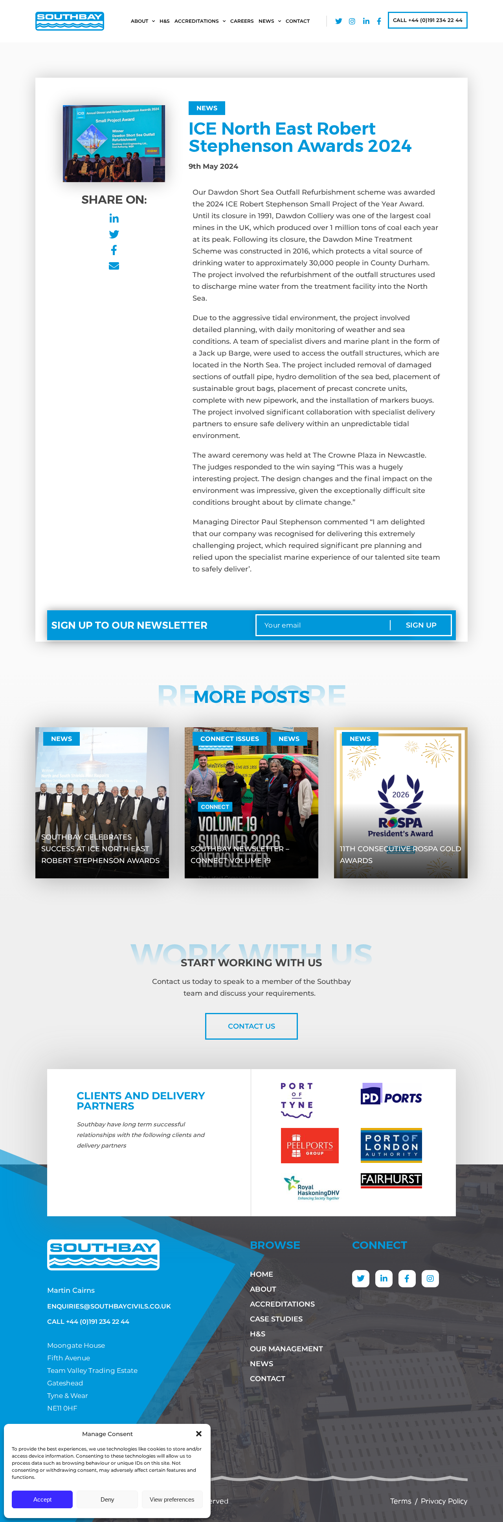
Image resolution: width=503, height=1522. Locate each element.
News (266, 21)
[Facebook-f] (407, 1278)
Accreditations (196, 21)
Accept (42, 1499)
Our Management (286, 1349)
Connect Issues (229, 739)
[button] (199, 1434)
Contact (298, 21)
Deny (107, 1499)
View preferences (172, 1499)
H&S (165, 21)
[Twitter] (360, 1278)
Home (261, 1274)
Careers (242, 21)
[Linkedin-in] (384, 1278)
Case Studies (276, 1319)
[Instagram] (430, 1278)
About (139, 21)
